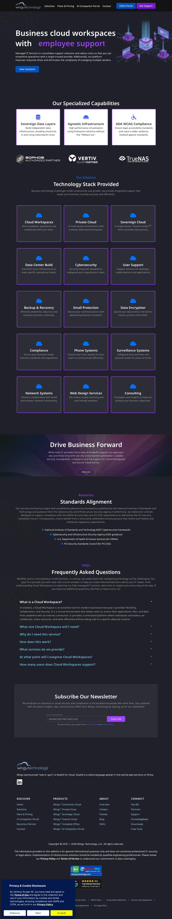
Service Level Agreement (141, 900)
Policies (103, 814)
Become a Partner (26, 824)
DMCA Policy (96, 900)
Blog (101, 819)
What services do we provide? (42, 649)
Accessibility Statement (116, 900)
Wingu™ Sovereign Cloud (66, 814)
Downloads (137, 824)
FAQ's (102, 824)
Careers (103, 809)
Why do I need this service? (40, 634)
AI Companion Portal (88, 6)
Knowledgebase (139, 819)
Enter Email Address (55, 715)
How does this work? (35, 642)
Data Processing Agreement (77, 905)
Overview (104, 804)
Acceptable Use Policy (76, 900)
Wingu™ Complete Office (66, 824)
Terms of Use (92, 724)
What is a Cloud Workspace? (41, 602)
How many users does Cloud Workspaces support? (57, 664)
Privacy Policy (108, 724)
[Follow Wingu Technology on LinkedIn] (19, 782)
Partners (135, 809)
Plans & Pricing (65, 6)
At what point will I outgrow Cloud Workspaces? (56, 657)
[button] (86, 602)
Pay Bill (135, 804)
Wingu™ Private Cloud (64, 809)
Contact (106, 6)
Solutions (49, 6)
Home (20, 804)
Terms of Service (70, 858)
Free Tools (136, 829)
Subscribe (116, 718)
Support (135, 814)
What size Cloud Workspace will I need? (49, 627)
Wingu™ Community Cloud (67, 804)
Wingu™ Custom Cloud (65, 819)
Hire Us (86, 471)
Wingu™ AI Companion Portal (68, 829)
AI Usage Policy (100, 905)
